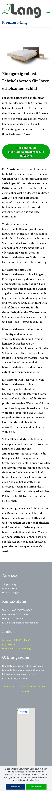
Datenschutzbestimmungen (17, 648)
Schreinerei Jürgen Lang (16, 640)
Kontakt (26, 691)
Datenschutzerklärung (32, 686)
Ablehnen (15, 786)
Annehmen (36, 786)
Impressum (8, 644)
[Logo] (21, 10)
